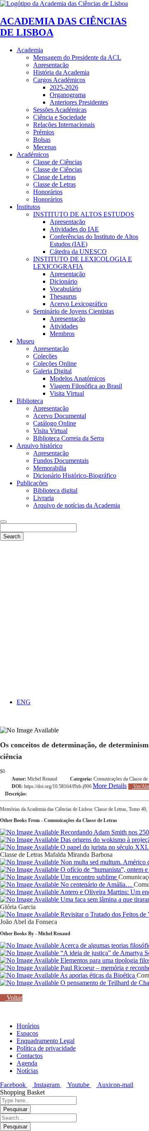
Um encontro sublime (88, 876)
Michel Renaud (42, 779)
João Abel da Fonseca (28, 921)
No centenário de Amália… (96, 884)
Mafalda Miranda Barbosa (78, 854)
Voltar (13, 997)
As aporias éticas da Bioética (98, 975)
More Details (110, 785)
